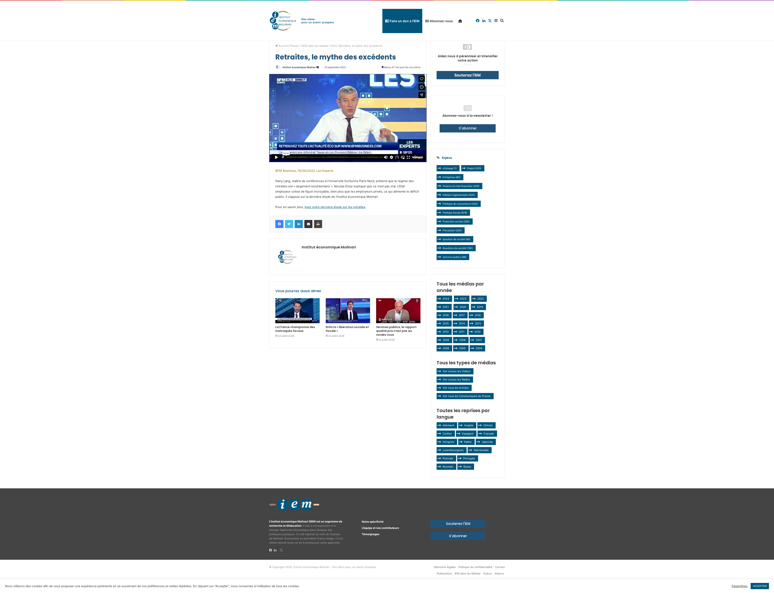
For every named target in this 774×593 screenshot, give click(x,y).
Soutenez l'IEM (458, 523)
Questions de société (458, 248)
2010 (477, 331)
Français (489, 433)
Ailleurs (499, 573)
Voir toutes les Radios (456, 379)
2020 (463, 306)
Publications (444, 573)
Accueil (283, 45)
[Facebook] (271, 550)
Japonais (487, 441)
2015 (446, 323)
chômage (450, 168)
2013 (478, 323)
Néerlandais (481, 450)
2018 (446, 315)
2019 (480, 306)
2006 (446, 348)
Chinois (488, 425)
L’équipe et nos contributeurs (380, 527)
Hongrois (448, 441)
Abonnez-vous (441, 21)
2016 (478, 315)
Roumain (448, 466)
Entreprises (451, 177)
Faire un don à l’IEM (404, 21)
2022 (333, 45)
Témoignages (370, 534)
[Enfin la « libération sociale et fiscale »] (348, 310)
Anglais (468, 425)
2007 (479, 340)
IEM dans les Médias (468, 573)
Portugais (469, 458)
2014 (462, 323)
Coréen (447, 433)
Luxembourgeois (453, 450)
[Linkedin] (276, 550)
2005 (462, 348)
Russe (467, 466)
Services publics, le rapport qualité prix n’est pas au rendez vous (396, 331)
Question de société (456, 239)
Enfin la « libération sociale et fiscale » (347, 329)
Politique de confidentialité (475, 567)
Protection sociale (456, 221)
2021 (446, 306)
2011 (461, 331)
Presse (294, 45)
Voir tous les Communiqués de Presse (467, 396)
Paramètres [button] (740, 586)
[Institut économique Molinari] (301, 20)
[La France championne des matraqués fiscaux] (297, 310)
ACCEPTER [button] (760, 586)
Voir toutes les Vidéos (456, 371)
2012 (446, 331)
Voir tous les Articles (456, 387)
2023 (463, 298)
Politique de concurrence (460, 203)
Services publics (454, 256)
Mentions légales (445, 567)
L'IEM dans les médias (314, 45)
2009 (446, 340)
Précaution (452, 230)
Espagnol (467, 433)
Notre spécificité (373, 521)
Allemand (448, 425)
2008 (462, 340)
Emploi (474, 168)
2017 (462, 315)
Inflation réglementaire (459, 194)
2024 (446, 298)
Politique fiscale (455, 212)
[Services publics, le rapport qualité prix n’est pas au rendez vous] (398, 310)
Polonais (448, 458)
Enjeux (487, 573)
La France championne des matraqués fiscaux (295, 329)
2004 (479, 348)
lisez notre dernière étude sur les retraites (335, 207)
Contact (500, 567)
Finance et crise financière (461, 186)
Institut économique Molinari (299, 67)
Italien (468, 441)
